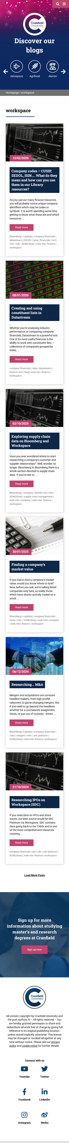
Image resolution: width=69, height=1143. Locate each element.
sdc (18, 243)
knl (54, 240)
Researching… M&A (27, 684)
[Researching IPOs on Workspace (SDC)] (34, 771)
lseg (26, 372)
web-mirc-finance (45, 243)
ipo (34, 851)
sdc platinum (41, 735)
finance (14, 372)
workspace (16, 247)
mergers (20, 735)
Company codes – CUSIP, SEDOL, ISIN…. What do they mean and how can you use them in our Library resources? (34, 180)
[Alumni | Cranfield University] (53, 66)
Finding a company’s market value (28, 566)
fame (35, 240)
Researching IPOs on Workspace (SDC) (28, 802)
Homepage (12, 92)
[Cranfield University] (35, 13)
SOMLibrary (28, 243)
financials (45, 240)
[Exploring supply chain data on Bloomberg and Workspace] (34, 408)
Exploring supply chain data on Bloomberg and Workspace (31, 441)
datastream (16, 240)
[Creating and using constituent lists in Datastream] (34, 280)
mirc (12, 243)
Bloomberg (15, 236)
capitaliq (27, 236)
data (34, 368)
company (28, 492)
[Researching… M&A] (34, 656)
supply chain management (38, 496)
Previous (6, 71)
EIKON (27, 240)
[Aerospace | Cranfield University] (17, 66)
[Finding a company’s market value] (34, 536)
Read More (21, 227)
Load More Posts (34, 875)
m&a (12, 735)
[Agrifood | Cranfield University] (35, 66)
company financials (44, 236)
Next (63, 71)
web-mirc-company (20, 500)
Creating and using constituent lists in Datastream (27, 312)
